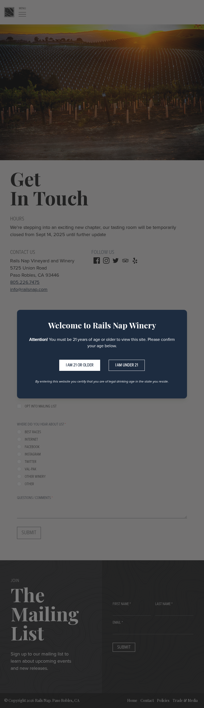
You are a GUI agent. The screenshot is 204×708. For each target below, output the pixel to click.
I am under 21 (126, 365)
